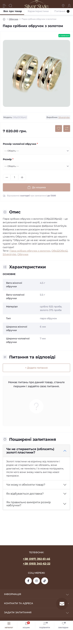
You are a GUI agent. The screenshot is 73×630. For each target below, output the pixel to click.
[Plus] (22, 177)
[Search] (10, 5)
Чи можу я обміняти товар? (25, 484)
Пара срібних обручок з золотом (30, 250)
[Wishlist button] (58, 128)
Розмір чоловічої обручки (20, 143)
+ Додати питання (36, 367)
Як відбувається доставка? (25, 493)
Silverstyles (64, 117)
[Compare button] (66, 128)
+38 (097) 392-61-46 (36, 559)
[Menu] (4, 5)
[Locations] (63, 5)
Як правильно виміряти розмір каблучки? (28, 504)
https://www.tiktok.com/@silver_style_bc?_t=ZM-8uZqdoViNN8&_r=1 (44, 580)
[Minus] (7, 177)
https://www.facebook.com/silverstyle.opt (28, 580)
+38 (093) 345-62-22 (36, 563)
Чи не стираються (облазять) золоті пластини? (30, 450)
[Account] (69, 5)
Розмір (8, 159)
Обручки (13, 19)
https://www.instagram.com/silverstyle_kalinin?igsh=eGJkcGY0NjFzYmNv (36, 580)
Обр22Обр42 (59, 250)
